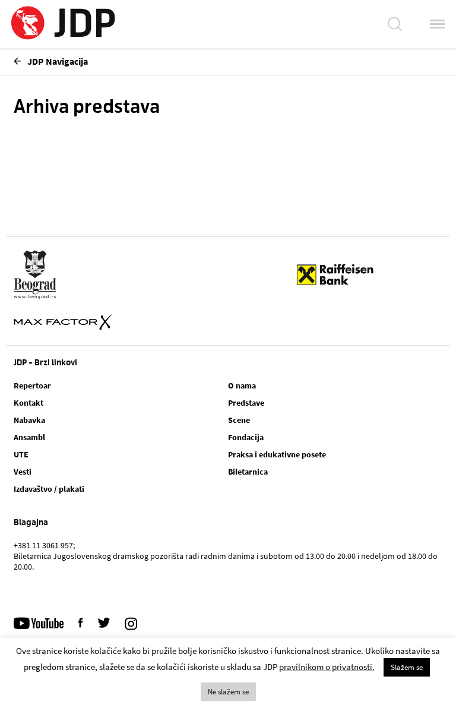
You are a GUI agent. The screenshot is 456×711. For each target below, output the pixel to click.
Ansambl (29, 437)
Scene (239, 420)
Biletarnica (248, 471)
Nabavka (29, 420)
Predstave (246, 402)
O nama (242, 385)
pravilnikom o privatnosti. (327, 666)
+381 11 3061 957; (44, 545)
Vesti (22, 471)
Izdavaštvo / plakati (49, 489)
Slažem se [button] (407, 667)
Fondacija (246, 437)
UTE (21, 454)
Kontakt (28, 402)
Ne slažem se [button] (228, 692)
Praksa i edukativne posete (277, 454)
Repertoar (32, 385)
